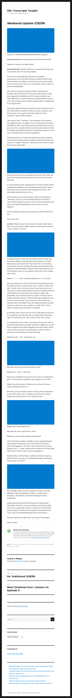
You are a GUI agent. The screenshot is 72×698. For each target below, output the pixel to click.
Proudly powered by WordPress (31, 693)
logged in (19, 561)
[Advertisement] (31, 40)
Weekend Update (14, 546)
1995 (30, 544)
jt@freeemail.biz (22, 606)
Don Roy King (13, 544)
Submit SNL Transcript (15, 654)
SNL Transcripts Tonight (22, 10)
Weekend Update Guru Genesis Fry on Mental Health (27, 681)
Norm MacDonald (43, 544)
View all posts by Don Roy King (40, 537)
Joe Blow (35, 544)
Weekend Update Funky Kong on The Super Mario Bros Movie (30, 683)
